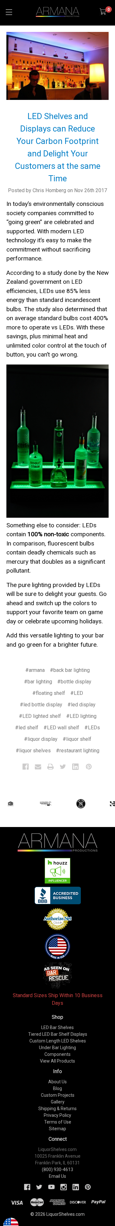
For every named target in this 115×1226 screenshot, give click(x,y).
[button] (57, 871)
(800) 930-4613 (57, 1169)
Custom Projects (57, 1095)
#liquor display (40, 739)
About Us (57, 1081)
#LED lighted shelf (40, 716)
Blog (57, 1088)
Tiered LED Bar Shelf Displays (57, 1034)
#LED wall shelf (61, 728)
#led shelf (26, 728)
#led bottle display (41, 705)
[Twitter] (63, 767)
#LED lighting (81, 716)
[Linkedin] (75, 767)
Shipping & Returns (57, 1108)
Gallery (58, 1101)
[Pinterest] (89, 767)
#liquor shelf (77, 739)
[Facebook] (25, 767)
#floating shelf (48, 693)
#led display (81, 705)
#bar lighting (38, 682)
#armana (35, 670)
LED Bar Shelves (57, 1027)
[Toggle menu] (9, 12)
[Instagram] (63, 1187)
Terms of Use (57, 1121)
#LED (76, 693)
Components (57, 1054)
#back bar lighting (70, 670)
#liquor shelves (33, 751)
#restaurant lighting (77, 751)
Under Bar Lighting (57, 1047)
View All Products (57, 1061)
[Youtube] (51, 1187)
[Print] (50, 767)
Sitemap (57, 1128)
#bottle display (74, 682)
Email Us (57, 1176)
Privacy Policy (57, 1115)
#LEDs (92, 728)
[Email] (38, 767)
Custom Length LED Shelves (57, 1040)
